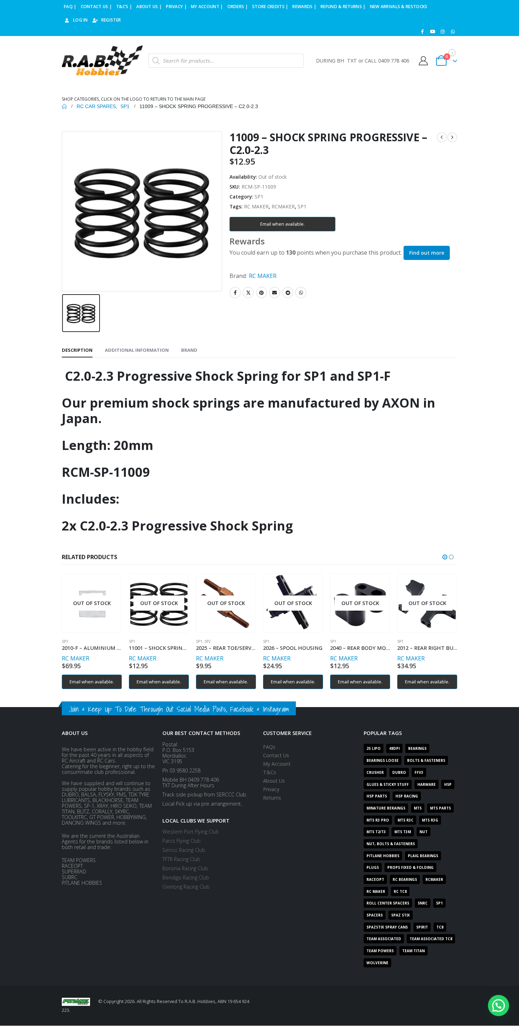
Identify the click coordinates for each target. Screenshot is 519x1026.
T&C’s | (124, 7)
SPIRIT (422, 927)
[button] (445, 557)
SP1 (259, 196)
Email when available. (282, 224)
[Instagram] (442, 31)
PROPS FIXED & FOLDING (410, 867)
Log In (80, 20)
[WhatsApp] (452, 31)
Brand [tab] (189, 350)
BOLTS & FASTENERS (426, 760)
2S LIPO (373, 748)
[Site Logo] (102, 61)
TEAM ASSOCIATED (383, 938)
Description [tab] (77, 350)
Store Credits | (270, 7)
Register (111, 20)
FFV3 (418, 772)
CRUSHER (375, 772)
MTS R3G (430, 820)
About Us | (149, 7)
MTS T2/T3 (376, 831)
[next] (452, 137)
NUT (423, 831)
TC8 (439, 927)
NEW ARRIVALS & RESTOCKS (399, 7)
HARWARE (426, 784)
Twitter (248, 292)
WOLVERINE (377, 962)
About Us (274, 780)
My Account (277, 763)
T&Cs (269, 772)
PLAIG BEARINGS (423, 855)
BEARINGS (417, 748)
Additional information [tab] (137, 350)
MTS (418, 808)
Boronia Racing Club (185, 868)
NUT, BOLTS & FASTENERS (390, 843)
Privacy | (176, 7)
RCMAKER (283, 206)
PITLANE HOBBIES (382, 855)
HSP (448, 784)
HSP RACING (406, 796)
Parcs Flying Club (181, 840)
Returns (272, 797)
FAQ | (70, 7)
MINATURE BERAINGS (385, 808)
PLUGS (372, 867)
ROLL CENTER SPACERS (387, 903)
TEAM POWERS (380, 950)
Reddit (287, 292)
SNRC (423, 903)
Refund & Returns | (343, 7)
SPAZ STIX (400, 915)
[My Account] (423, 60)
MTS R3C (405, 820)
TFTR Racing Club (181, 859)
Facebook (235, 292)
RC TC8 (400, 891)
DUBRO (399, 772)
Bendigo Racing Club (185, 877)
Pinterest (261, 292)
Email (274, 292)
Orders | (237, 7)
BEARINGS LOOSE (382, 760)
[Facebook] (422, 31)
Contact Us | (96, 7)
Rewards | (304, 7)
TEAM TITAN (413, 950)
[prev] (442, 137)
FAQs (269, 746)
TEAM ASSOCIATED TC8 (431, 938)
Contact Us (276, 755)
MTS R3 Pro (377, 820)
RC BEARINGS (405, 879)
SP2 (207, 641)
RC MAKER (256, 206)
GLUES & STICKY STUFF (387, 784)
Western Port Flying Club (190, 831)
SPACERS (374, 915)
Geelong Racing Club (186, 886)
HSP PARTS (376, 796)
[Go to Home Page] (64, 106)
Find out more (426, 252)
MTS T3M (402, 831)
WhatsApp (300, 292)
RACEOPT (375, 879)
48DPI (394, 748)
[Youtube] (432, 31)
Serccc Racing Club (183, 850)
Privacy (271, 789)
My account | (207, 7)
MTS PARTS (440, 808)
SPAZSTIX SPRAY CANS (387, 927)
